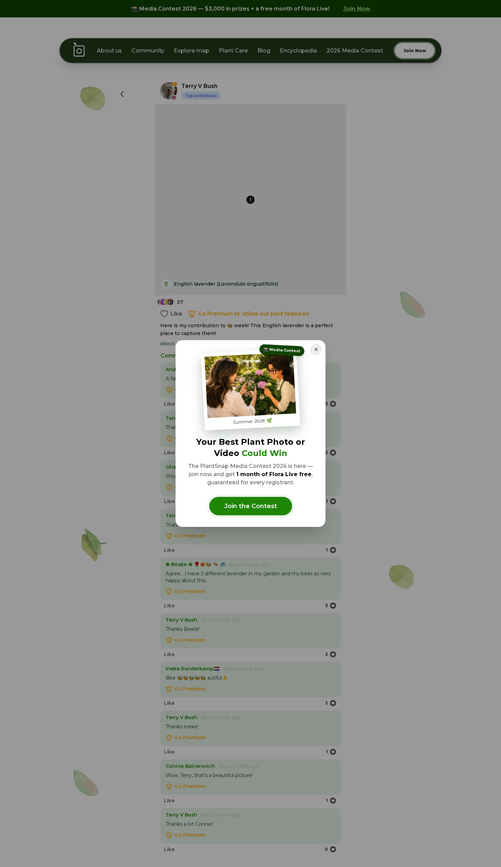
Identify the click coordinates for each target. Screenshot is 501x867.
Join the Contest (250, 506)
